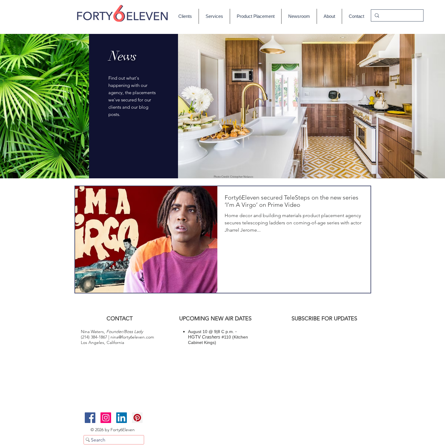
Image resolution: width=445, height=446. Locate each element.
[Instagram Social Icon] (106, 417)
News (122, 56)
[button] (299, 16)
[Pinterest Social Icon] (137, 417)
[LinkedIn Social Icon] (121, 417)
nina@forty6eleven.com (132, 337)
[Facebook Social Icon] (90, 417)
